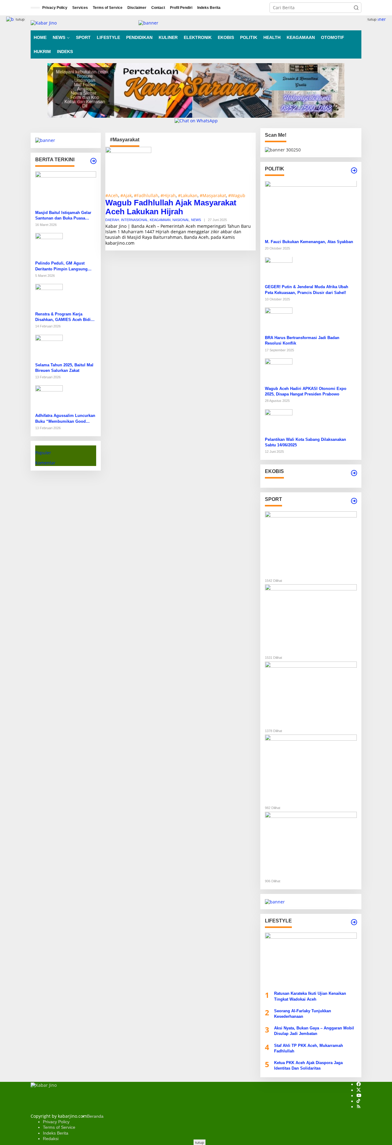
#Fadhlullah (146, 195)
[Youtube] (358, 1096)
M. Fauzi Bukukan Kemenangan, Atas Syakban (309, 241)
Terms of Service (59, 1127)
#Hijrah (168, 195)
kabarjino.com (119, 243)
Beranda (95, 1116)
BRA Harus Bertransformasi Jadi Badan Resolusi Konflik (302, 340)
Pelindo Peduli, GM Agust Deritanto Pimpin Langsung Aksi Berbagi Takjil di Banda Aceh (62, 266)
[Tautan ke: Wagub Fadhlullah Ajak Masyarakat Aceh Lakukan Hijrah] (128, 169)
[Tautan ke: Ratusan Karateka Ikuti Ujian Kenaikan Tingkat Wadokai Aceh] (311, 961)
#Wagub (236, 195)
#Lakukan (188, 195)
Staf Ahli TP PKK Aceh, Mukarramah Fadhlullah (308, 1048)
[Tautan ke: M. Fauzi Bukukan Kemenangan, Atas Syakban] (311, 209)
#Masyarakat (213, 195)
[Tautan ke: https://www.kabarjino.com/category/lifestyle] (354, 922)
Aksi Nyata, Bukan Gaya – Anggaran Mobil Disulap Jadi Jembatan (314, 1031)
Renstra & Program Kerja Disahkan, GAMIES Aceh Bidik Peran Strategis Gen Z (64, 317)
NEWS (196, 220)
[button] (356, 7)
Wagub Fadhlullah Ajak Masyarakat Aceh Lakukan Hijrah (170, 207)
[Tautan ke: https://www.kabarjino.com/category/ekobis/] (354, 473)
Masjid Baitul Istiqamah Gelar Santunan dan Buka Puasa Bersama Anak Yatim (63, 215)
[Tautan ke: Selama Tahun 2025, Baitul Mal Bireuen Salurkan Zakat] (49, 348)
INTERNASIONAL (134, 220)
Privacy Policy (56, 1121)
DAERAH (112, 220)
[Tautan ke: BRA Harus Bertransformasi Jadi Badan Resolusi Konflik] (278, 321)
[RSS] (358, 1107)
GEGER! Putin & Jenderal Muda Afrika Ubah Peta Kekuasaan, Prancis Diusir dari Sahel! (306, 290)
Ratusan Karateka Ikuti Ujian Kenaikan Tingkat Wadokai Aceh (310, 996)
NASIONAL (180, 220)
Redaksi (50, 1138)
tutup (20, 19)
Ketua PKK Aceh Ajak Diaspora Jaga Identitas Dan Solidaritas (308, 1065)
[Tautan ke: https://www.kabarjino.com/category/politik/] (354, 170)
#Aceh (111, 195)
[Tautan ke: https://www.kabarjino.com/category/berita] (93, 161)
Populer (43, 453)
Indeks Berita (55, 1133)
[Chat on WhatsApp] (196, 120)
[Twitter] (358, 1090)
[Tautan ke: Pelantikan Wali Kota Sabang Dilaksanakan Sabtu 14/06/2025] (278, 423)
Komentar (45, 463)
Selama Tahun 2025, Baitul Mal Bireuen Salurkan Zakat (64, 368)
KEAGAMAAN (160, 220)
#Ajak (126, 195)
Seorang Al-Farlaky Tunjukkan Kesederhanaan (302, 1014)
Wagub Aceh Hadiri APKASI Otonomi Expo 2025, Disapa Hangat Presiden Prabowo (305, 391)
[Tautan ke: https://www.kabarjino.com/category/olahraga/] (354, 501)
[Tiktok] (358, 1101)
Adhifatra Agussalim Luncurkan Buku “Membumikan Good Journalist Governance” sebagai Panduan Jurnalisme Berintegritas (65, 418)
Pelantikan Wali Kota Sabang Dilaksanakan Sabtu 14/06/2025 (305, 442)
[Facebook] (358, 1084)
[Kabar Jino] (44, 22)
